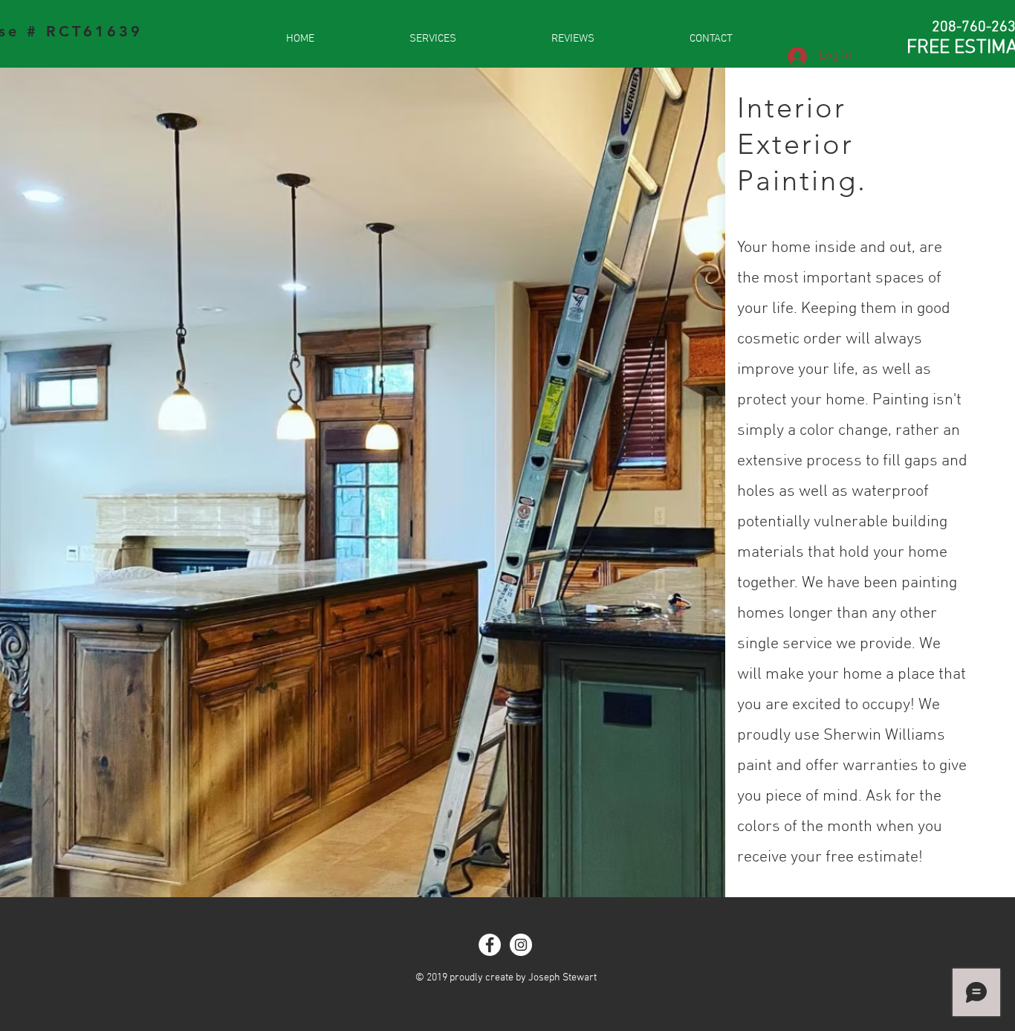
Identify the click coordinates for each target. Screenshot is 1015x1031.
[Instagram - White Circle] (521, 945)
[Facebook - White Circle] (490, 945)
